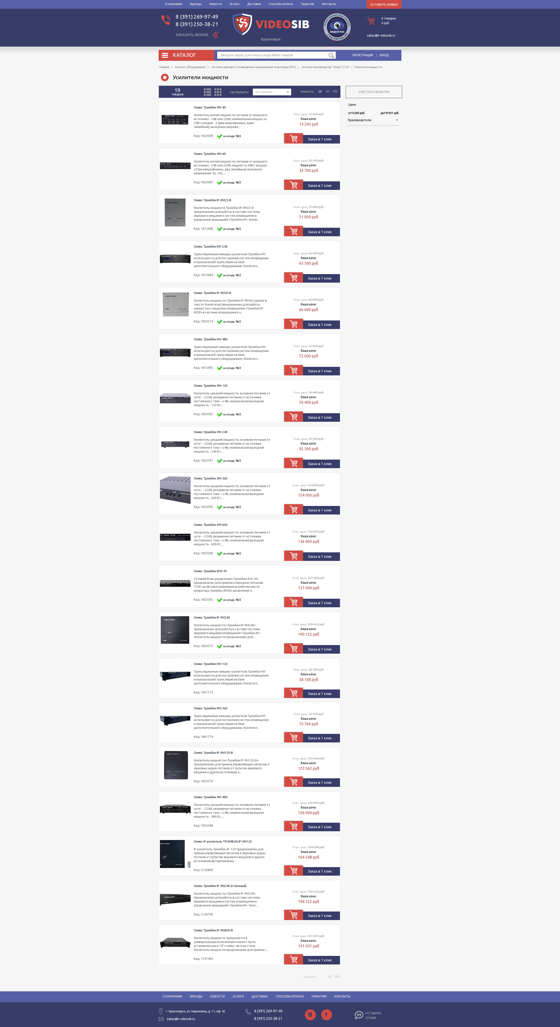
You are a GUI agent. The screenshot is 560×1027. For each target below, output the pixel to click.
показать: (307, 91)
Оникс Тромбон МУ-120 (211, 664)
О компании (173, 4)
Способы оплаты (281, 4)
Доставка (254, 4)
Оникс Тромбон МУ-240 (211, 246)
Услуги (234, 4)
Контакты (329, 4)
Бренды (196, 4)
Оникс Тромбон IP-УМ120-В (213, 752)
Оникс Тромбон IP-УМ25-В (212, 200)
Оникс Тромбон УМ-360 (211, 478)
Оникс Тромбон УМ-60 (210, 154)
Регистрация (363, 55)
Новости (216, 4)
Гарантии (307, 4)
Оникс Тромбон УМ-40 (210, 107)
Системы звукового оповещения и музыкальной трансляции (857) (253, 67)
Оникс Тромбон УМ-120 (211, 385)
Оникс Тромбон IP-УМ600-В (213, 930)
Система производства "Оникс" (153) (325, 67)
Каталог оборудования (190, 67)
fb (326, 1014)
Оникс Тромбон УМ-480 (211, 797)
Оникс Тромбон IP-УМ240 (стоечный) (220, 886)
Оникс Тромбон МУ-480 (211, 339)
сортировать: (239, 92)
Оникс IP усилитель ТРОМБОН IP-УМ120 (223, 841)
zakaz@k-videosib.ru (381, 35)
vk (310, 1014)
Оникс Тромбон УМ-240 (211, 432)
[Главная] (271, 34)
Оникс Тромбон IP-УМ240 (212, 617)
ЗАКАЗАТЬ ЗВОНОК (192, 35)
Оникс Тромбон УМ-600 (211, 525)
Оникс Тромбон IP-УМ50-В (212, 293)
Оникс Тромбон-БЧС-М (210, 571)
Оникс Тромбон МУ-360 (211, 708)
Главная (164, 67)
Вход (384, 55)
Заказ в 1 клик (320, 139)
